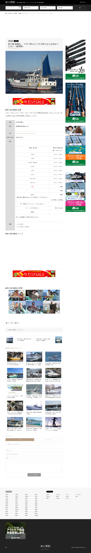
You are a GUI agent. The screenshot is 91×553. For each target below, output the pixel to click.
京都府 (16, 494)
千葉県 (16, 496)
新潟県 (16, 505)
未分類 (26, 505)
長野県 (16, 513)
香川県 (7, 515)
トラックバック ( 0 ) (48, 439)
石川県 (7, 509)
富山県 (16, 500)
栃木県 (7, 507)
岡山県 (26, 502)
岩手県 (36, 502)
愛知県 (7, 505)
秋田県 (16, 511)
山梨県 (7, 502)
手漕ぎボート (48, 496)
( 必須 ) (9, 450)
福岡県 (36, 509)
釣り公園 (57, 498)
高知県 (16, 515)
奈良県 (26, 498)
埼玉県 (36, 496)
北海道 (7, 496)
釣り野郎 (45, 546)
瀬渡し (77, 496)
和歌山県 (26, 496)
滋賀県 (26, 507)
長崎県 (7, 513)
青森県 (26, 513)
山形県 (36, 500)
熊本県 (36, 507)
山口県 (26, 500)
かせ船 (47, 494)
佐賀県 (26, 494)
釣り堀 (67, 498)
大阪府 (16, 498)
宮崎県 (7, 500)
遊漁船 (47, 498)
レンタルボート (78, 494)
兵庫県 (36, 494)
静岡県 (36, 513)
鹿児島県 (36, 515)
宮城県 (36, 498)
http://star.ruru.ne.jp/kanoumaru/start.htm (26, 133)
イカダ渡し (58, 494)
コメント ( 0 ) (20, 439)
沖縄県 (16, 507)
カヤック (67, 494)
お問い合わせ (82, 2)
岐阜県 (16, 502)
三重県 (7, 494)
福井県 (26, 509)
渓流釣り (67, 496)
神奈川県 (17, 509)
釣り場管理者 (13, 329)
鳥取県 (26, 515)
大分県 (7, 498)
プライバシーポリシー (45, 549)
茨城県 (36, 511)
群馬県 (26, 511)
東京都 (36, 505)
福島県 (7, 511)
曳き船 (57, 496)
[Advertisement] (45, 25)
